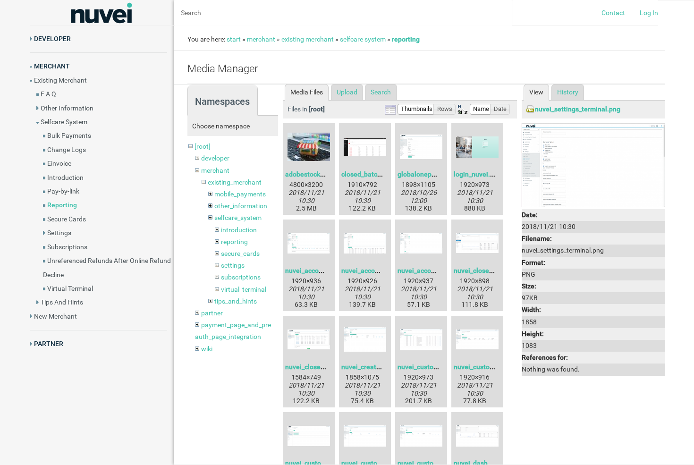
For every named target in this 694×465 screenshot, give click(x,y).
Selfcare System (64, 122)
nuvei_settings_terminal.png (577, 109)
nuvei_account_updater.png (326, 270)
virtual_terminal (243, 289)
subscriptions (241, 277)
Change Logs (66, 149)
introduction (239, 230)
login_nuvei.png (477, 174)
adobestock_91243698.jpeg (326, 174)
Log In (649, 13)
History (567, 92)
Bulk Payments (69, 135)
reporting (406, 39)
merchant (261, 39)
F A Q (48, 94)
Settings (59, 233)
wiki (206, 349)
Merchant (52, 66)
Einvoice (59, 163)
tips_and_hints (235, 301)
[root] (203, 146)
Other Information (67, 108)
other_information (240, 206)
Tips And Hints (62, 302)
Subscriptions (67, 247)
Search (381, 92)
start (234, 39)
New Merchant (55, 316)
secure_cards (240, 253)
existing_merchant (235, 182)
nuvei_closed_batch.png (490, 270)
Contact (613, 13)
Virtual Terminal (70, 288)
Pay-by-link (63, 191)
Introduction (65, 177)
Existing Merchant (60, 80)
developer (215, 158)
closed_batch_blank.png (377, 174)
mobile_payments (240, 194)
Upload (347, 92)
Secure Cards (66, 219)
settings (233, 265)
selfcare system (363, 39)
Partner (48, 343)
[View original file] (593, 164)
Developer (52, 38)
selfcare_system (238, 217)
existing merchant (307, 39)
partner (212, 313)
